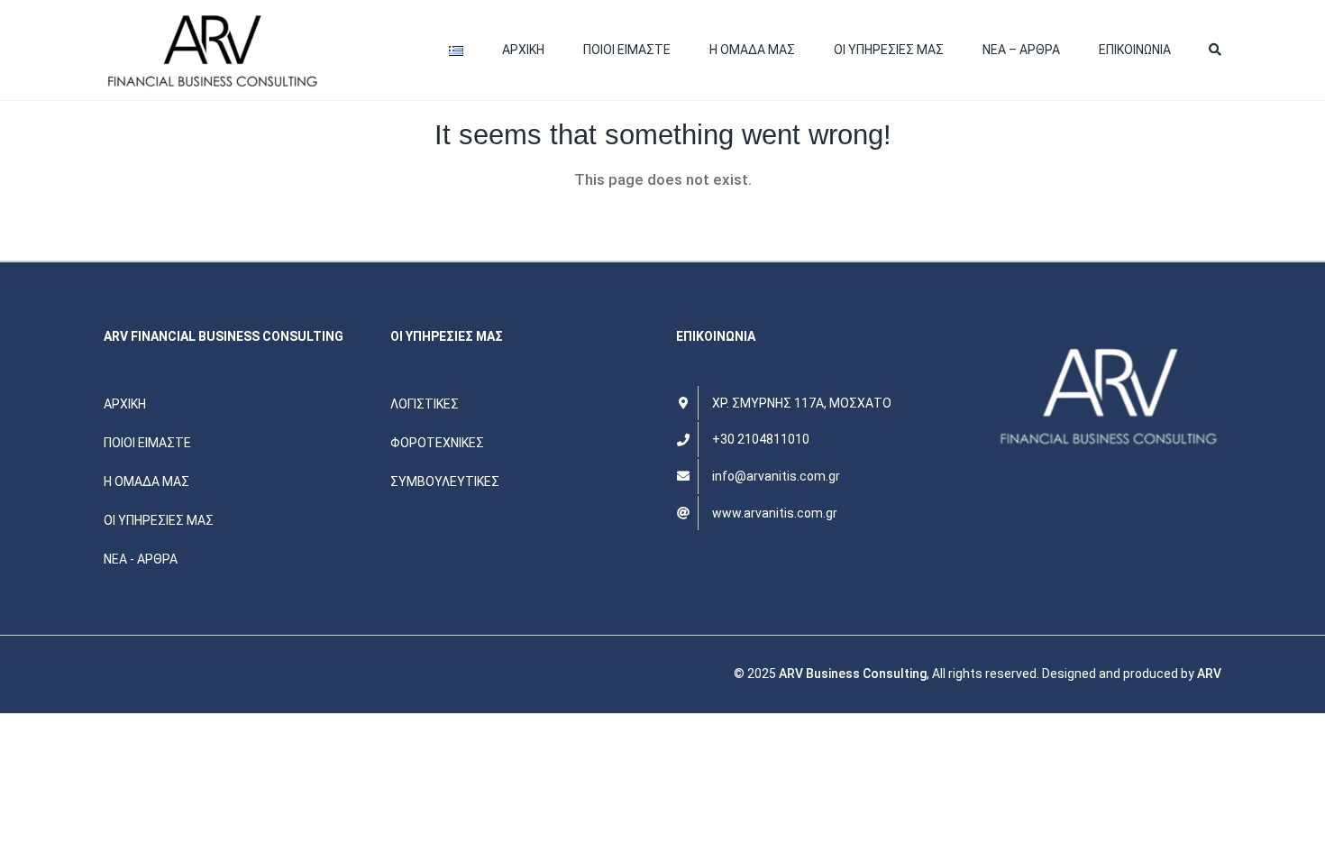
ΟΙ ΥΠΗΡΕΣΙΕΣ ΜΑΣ (889, 49)
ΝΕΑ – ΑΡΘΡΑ (1021, 49)
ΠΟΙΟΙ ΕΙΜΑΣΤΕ (627, 49)
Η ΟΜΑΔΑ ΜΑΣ (752, 49)
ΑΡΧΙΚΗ (523, 49)
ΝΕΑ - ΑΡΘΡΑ (141, 559)
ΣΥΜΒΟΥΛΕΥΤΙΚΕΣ (444, 481)
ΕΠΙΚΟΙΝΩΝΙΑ (1135, 49)
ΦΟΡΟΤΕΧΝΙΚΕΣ (437, 443)
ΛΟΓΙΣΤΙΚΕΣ (424, 404)
